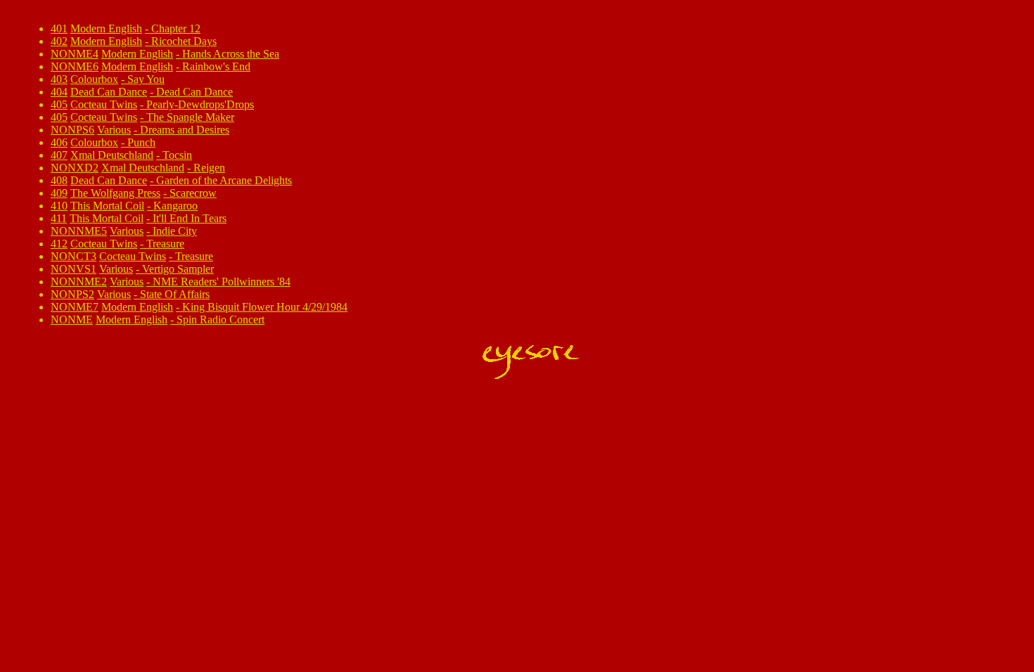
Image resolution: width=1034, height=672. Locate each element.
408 (59, 180)
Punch (141, 142)
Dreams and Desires (184, 130)
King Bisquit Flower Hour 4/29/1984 (264, 307)
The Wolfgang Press (115, 193)
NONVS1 (73, 269)
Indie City (175, 231)
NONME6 (74, 66)
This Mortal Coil (107, 206)
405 (59, 104)
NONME (72, 319)
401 (59, 28)
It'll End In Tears (189, 218)
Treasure (165, 244)
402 (59, 41)
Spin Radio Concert (220, 319)
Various (114, 130)
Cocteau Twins (103, 104)
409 (59, 193)
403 (59, 79)
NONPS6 (72, 130)
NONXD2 (74, 168)
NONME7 (74, 307)
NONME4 (74, 54)
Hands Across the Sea (230, 54)
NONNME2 (79, 281)
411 (59, 218)
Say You (146, 79)
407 (59, 155)
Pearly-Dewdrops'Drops (200, 104)
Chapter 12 (175, 28)
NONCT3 (73, 256)
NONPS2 (72, 294)
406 (59, 142)
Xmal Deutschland (111, 155)
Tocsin (177, 155)
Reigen (209, 168)
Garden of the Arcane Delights (224, 180)
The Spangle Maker (190, 117)
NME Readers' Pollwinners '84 (222, 281)
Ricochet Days (184, 41)
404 (59, 92)
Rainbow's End (216, 66)
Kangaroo (175, 206)
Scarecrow (193, 193)
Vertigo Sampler (178, 269)
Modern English (106, 28)
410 (59, 206)
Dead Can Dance (108, 92)
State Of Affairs (175, 294)
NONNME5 (79, 231)
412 (59, 244)
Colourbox (94, 79)
